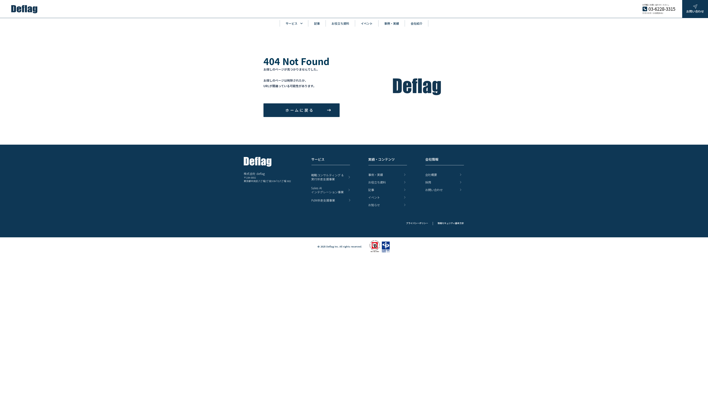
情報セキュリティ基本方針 (451, 223)
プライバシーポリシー (417, 223)
